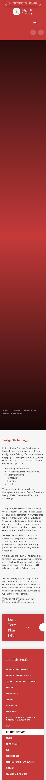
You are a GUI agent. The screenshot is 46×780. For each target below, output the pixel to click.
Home (5, 410)
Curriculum (30, 410)
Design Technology (12, 413)
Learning (16, 410)
